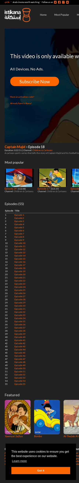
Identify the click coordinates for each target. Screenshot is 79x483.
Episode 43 (20, 346)
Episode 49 (20, 365)
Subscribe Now (34, 81)
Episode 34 (20, 318)
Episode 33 (20, 315)
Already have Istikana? (21, 103)
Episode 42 (20, 343)
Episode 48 (20, 362)
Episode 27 (20, 296)
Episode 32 (20, 312)
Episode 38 (20, 330)
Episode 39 (11, 188)
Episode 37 (20, 327)
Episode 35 (20, 321)
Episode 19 (20, 271)
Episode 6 (19, 230)
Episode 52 (20, 374)
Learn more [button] (19, 461)
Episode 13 (20, 252)
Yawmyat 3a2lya (14, 436)
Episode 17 (44, 188)
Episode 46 (20, 355)
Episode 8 (19, 236)
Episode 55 (20, 384)
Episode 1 (19, 215)
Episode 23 (20, 283)
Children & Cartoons (42, 150)
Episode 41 (20, 340)
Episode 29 (20, 302)
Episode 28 (20, 299)
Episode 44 (20, 349)
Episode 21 (20, 277)
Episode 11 (20, 246)
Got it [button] (40, 470)
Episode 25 (20, 290)
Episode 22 (20, 280)
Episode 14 (20, 255)
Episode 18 (20, 268)
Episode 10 (20, 243)
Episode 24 (20, 287)
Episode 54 (20, 380)
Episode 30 (20, 305)
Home (43, 14)
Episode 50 (20, 368)
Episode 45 (20, 352)
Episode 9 (19, 240)
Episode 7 (19, 233)
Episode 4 (19, 224)
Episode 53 (20, 377)
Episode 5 (19, 227)
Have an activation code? (22, 96)
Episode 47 (20, 359)
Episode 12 (20, 249)
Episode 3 (19, 221)
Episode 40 (20, 337)
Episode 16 (20, 261)
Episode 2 (19, 218)
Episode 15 (20, 258)
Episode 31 (20, 308)
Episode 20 (20, 274)
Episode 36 (20, 324)
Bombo (38, 436)
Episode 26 (20, 293)
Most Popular (61, 14)
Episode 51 (20, 371)
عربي (7, 1)
